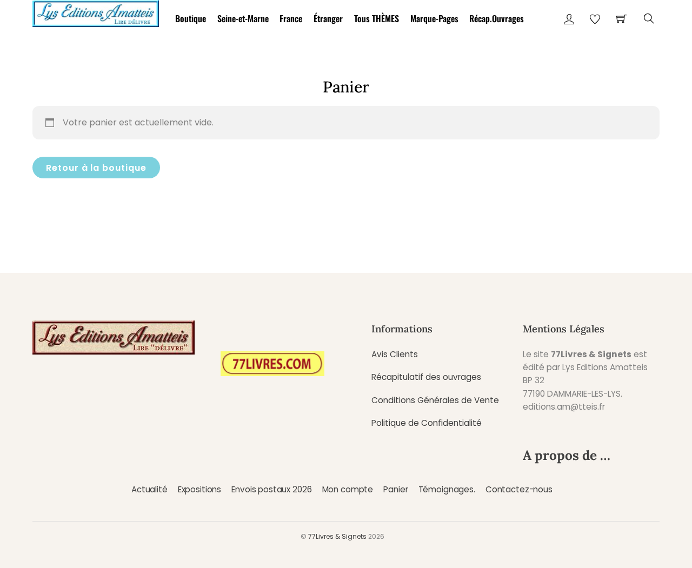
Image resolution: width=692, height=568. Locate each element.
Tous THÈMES (376, 18)
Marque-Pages (434, 18)
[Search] (649, 18)
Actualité (149, 489)
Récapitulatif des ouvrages (426, 377)
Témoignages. (446, 489)
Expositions (199, 489)
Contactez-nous (519, 489)
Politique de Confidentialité (426, 423)
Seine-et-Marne (243, 18)
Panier (395, 489)
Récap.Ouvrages (496, 18)
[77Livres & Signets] (95, 11)
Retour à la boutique (96, 168)
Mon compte (347, 489)
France (291, 18)
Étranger (328, 18)
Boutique (190, 18)
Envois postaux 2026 (271, 489)
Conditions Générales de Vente (435, 400)
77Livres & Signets (337, 536)
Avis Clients (394, 354)
